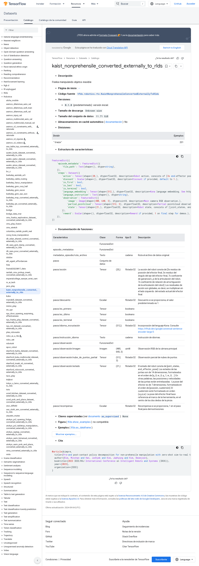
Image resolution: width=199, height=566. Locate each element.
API (84, 20)
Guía (74, 20)
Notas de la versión (131, 531)
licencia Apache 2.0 (70, 499)
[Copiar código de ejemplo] (182, 156)
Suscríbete (161, 559)
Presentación (11, 20)
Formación (55, 3)
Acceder (191, 3)
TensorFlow (57, 58)
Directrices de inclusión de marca (138, 541)
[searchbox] (21, 30)
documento (103, 416)
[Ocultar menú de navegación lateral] (37, 560)
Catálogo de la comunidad (52, 20)
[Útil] (177, 58)
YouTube (50, 546)
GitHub (178, 3)
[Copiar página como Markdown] (176, 66)
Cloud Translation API (117, 47)
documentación (135, 35)
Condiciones (52, 559)
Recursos (76, 3)
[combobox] (130, 4)
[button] (20, 37)
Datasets (10, 13)
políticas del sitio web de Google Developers (139, 499)
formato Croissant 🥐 (109, 35)
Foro (48, 531)
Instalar (40, 3)
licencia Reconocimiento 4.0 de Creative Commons (141, 495)
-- (79, 88)
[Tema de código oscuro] (177, 156)
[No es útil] (182, 58)
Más (93, 3)
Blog (48, 526)
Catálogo (28, 20)
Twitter (49, 541)
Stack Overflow (129, 536)
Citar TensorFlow (130, 546)
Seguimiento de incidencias (135, 526)
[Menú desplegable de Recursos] (84, 3)
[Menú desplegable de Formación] (64, 3)
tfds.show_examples (79, 421)
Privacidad (65, 559)
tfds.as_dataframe (81, 427)
